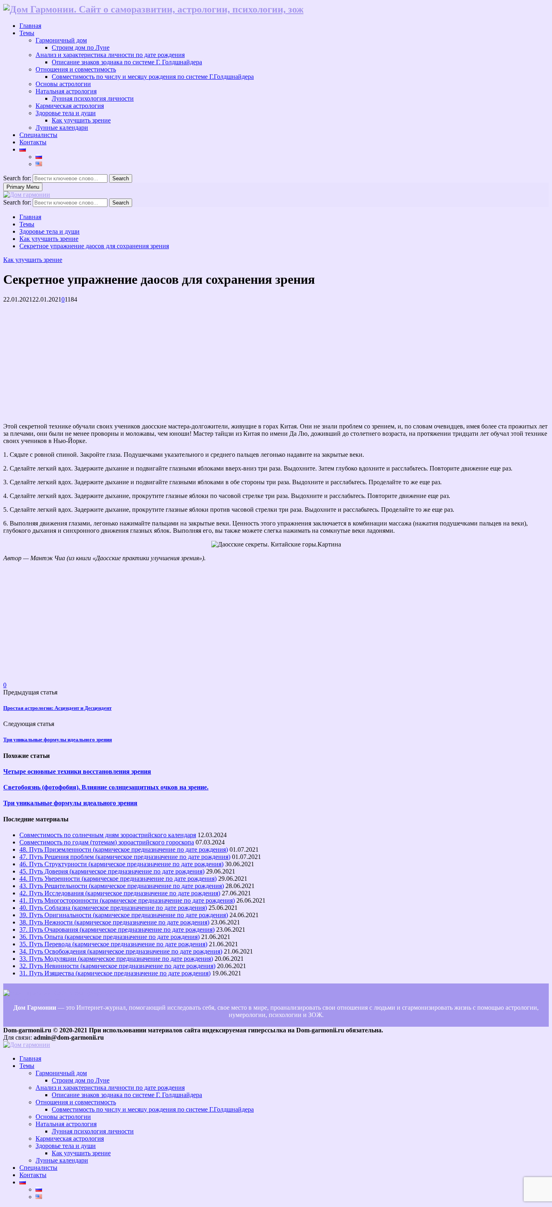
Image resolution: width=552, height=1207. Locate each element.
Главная (30, 25)
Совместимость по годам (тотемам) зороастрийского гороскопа (106, 842)
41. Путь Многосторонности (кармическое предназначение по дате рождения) (127, 900)
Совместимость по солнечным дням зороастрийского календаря (107, 834)
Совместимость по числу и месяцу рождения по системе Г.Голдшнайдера (153, 76)
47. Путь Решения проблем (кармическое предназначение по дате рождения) (124, 856)
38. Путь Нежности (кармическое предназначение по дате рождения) (114, 922)
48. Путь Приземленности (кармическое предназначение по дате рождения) (123, 849)
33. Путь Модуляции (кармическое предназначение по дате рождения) (116, 958)
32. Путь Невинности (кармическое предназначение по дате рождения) (117, 965)
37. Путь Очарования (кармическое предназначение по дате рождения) (117, 929)
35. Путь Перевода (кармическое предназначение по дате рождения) (113, 944)
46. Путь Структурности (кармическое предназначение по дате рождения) (121, 864)
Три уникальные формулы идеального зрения (57, 739)
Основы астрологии (63, 83)
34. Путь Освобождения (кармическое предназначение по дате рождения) (120, 951)
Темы (26, 33)
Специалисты (38, 134)
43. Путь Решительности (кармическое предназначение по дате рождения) (121, 885)
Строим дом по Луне (81, 47)
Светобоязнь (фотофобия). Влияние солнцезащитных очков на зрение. (106, 787)
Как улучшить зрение (81, 120)
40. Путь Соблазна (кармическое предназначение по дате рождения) (113, 907)
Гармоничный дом (61, 40)
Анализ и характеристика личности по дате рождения (110, 54)
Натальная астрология (66, 91)
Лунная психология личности (93, 98)
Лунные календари (62, 127)
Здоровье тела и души (66, 113)
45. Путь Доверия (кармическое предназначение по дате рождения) (111, 871)
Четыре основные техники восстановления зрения (77, 771)
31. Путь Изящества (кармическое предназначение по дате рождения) (115, 973)
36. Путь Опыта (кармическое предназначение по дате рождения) (109, 936)
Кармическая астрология (70, 105)
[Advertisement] (245, 359)
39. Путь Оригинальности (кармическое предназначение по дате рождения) (123, 915)
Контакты (32, 142)
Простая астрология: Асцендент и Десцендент (57, 708)
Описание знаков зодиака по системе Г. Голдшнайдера (127, 62)
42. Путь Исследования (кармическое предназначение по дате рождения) (119, 893)
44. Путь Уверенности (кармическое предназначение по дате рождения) (118, 878)
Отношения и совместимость (76, 69)
